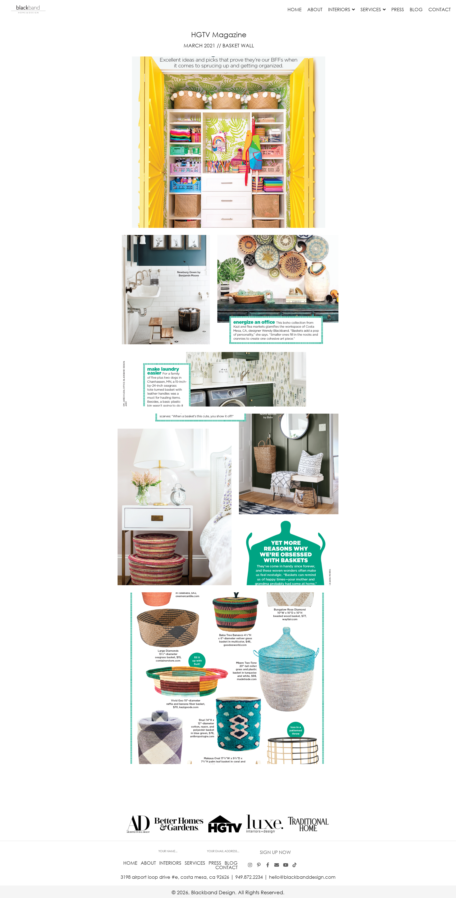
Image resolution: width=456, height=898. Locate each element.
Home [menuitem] (130, 863)
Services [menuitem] (195, 863)
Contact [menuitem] (226, 867)
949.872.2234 (249, 877)
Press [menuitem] (215, 863)
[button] (275, 851)
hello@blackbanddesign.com (302, 877)
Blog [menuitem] (231, 863)
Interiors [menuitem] (170, 863)
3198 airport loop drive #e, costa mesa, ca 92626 (175, 877)
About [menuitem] (148, 863)
